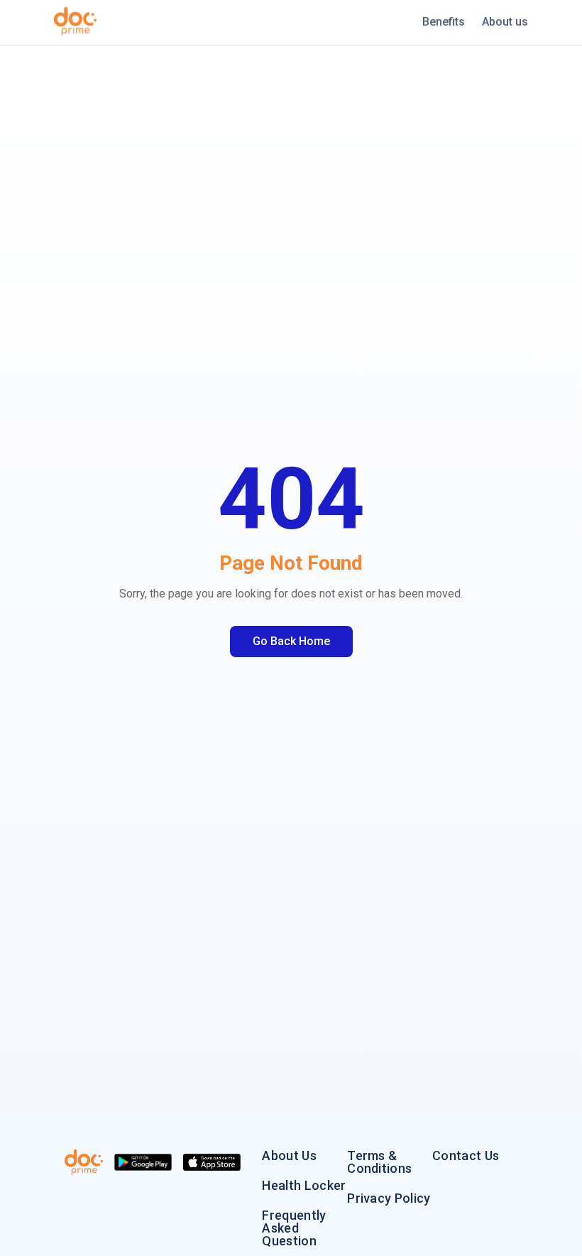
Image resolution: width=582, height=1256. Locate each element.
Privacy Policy (388, 1198)
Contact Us (465, 1155)
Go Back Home (291, 641)
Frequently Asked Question (294, 1228)
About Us (289, 1155)
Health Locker (304, 1185)
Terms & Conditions (379, 1162)
